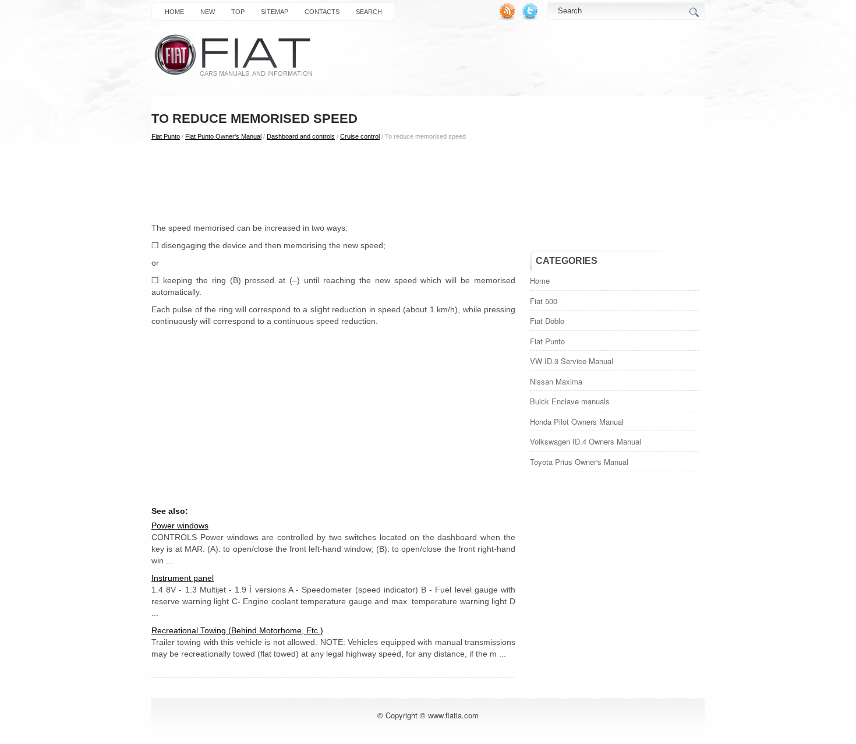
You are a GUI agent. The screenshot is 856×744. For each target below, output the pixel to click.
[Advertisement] (333, 181)
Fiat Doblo (547, 320)
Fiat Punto (165, 136)
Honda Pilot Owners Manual (577, 421)
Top (238, 11)
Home (174, 11)
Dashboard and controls (301, 136)
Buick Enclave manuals (570, 401)
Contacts (322, 11)
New (207, 11)
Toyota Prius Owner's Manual (579, 461)
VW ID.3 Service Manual (571, 360)
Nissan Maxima (556, 381)
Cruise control (360, 136)
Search (369, 11)
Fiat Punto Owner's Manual (223, 136)
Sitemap (274, 11)
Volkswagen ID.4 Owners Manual (585, 441)
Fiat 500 (543, 300)
